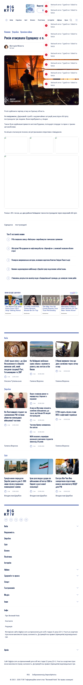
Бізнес (32, 20)
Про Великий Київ (12, 615)
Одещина (8, 224)
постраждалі (21, 224)
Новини (7, 31)
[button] (43, 526)
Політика (41, 20)
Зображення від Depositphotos (44, 674)
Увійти (69, 10)
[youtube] (26, 520)
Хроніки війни (26, 31)
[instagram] (21, 520)
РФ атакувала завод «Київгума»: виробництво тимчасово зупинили (37, 239)
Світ (25, 20)
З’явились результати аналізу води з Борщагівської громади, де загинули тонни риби (44, 278)
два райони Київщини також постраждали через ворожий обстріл (50, 213)
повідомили (11, 116)
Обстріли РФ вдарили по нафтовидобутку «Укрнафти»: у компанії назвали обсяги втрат (42, 249)
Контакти (9, 621)
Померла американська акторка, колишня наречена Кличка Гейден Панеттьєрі (41, 260)
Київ (11, 20)
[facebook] (11, 520)
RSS (28, 674)
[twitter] (16, 520)
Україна (19, 20)
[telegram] (6, 520)
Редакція (8, 626)
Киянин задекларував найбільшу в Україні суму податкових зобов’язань (39, 269)
